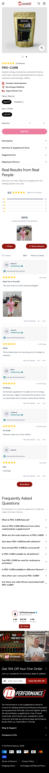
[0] (44, 3)
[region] (24, 233)
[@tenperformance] (14, 613)
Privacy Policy (28, 761)
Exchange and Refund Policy (32, 765)
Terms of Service (9, 761)
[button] (13, 63)
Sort (25, 255)
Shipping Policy (8, 765)
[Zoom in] (42, 48)
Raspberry (19, 102)
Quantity (6, 123)
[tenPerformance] (24, 3)
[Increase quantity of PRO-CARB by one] (44, 123)
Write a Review (39, 247)
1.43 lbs (8, 115)
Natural (7, 102)
